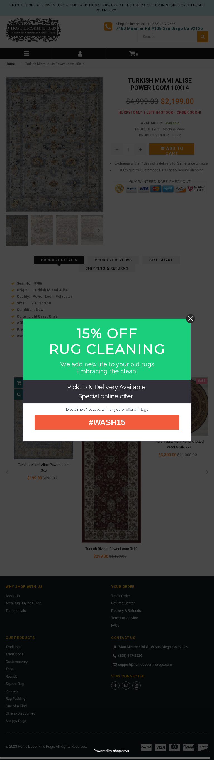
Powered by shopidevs (111, 750)
